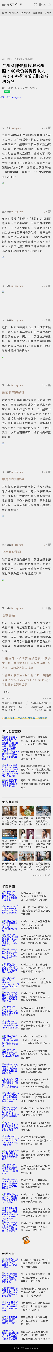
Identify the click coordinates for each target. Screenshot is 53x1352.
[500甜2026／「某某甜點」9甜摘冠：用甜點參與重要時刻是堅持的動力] (10, 1184)
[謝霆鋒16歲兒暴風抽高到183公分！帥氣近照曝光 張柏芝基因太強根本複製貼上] (10, 1335)
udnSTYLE (7, 59)
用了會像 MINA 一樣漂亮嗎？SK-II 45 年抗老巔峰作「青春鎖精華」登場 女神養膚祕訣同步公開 (26, 843)
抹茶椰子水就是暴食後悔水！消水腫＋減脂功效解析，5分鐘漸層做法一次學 (26, 821)
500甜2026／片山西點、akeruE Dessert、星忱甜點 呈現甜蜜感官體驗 (36, 982)
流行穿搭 (26, 12)
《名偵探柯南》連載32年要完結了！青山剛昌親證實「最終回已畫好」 (35, 1306)
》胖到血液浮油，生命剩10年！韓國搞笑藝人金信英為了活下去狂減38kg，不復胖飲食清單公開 (26, 679)
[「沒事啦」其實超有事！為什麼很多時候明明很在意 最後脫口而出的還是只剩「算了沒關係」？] (10, 1212)
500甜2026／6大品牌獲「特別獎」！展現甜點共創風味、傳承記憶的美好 (35, 1097)
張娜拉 (6, 692)
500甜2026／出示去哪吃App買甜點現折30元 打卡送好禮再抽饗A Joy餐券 (36, 968)
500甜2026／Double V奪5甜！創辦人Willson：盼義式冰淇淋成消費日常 (35, 1111)
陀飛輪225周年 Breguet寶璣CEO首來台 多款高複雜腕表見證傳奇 (36, 1155)
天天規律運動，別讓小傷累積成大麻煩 (9, 866)
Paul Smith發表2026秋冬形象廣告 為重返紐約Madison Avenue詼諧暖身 (35, 1083)
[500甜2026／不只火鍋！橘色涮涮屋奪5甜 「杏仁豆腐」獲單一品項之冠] (10, 1227)
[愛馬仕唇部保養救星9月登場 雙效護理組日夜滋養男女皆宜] (10, 784)
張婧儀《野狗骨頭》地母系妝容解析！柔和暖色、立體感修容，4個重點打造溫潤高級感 (43, 866)
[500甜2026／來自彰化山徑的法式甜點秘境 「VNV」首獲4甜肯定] (10, 1169)
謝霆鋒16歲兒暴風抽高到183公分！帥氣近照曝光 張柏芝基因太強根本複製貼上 (35, 1337)
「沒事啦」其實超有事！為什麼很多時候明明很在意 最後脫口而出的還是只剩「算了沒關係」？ (36, 1214)
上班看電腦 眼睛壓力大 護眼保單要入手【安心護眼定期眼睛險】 (43, 843)
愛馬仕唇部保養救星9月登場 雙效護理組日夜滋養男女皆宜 (36, 784)
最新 (4, 12)
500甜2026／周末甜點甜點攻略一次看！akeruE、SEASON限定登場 (35, 925)
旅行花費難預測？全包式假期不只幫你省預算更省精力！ (9, 821)
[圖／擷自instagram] (26, 111)
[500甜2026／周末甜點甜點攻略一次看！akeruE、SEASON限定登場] (10, 925)
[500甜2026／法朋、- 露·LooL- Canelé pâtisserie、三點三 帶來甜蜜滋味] (10, 1040)
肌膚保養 (29, 59)
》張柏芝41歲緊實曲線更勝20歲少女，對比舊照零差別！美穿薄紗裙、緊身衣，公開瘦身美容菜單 (26, 662)
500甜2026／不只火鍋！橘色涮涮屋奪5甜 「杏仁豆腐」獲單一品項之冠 (35, 1226)
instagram (16, 128)
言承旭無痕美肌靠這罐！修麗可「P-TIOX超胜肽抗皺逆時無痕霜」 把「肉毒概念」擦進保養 (36, 771)
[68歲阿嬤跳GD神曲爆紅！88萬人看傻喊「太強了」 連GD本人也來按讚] (10, 1292)
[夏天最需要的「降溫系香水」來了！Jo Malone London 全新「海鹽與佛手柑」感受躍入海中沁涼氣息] (10, 741)
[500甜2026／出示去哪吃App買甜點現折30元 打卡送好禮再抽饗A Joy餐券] (10, 968)
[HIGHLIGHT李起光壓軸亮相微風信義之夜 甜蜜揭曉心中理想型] (10, 911)
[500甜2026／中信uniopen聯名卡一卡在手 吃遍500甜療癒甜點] (10, 1026)
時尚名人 (14, 12)
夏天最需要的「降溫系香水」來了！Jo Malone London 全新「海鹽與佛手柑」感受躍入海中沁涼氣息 (35, 742)
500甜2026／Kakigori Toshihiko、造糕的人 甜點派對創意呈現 (35, 1011)
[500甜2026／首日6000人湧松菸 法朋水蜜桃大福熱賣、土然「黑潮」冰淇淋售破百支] (10, 939)
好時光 (48, 12)
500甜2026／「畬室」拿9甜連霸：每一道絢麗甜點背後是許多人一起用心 (35, 1198)
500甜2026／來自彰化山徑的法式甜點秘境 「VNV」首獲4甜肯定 (35, 1169)
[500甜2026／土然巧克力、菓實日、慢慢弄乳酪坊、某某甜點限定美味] (10, 997)
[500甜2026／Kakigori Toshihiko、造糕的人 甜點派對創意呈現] (10, 1011)
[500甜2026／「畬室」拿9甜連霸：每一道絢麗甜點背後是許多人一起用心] (10, 1198)
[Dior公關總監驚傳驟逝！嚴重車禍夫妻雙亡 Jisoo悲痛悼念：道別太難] (10, 1278)
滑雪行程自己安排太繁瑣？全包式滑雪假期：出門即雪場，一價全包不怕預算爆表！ (43, 821)
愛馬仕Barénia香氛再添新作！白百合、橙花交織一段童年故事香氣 (35, 755)
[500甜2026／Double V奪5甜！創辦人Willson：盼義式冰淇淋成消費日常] (10, 1112)
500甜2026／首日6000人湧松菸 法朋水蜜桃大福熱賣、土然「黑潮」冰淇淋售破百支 (36, 941)
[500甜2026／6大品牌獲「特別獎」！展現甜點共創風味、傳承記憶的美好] (10, 1097)
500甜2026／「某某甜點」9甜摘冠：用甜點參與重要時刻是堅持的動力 (35, 1183)
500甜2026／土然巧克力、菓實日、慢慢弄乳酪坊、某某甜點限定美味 (35, 997)
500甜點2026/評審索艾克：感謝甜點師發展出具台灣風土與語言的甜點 (35, 1068)
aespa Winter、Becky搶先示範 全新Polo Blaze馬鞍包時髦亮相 (36, 1126)
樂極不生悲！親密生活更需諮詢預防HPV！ (9, 843)
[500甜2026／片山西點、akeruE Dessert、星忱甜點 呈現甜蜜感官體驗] (10, 982)
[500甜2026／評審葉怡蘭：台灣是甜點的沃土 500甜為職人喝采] (10, 1054)
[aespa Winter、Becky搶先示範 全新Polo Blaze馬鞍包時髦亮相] (10, 1126)
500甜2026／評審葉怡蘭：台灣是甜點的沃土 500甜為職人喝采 (35, 1054)
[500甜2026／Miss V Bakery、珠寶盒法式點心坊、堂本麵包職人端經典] (10, 896)
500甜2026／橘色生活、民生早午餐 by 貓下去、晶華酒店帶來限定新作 (35, 953)
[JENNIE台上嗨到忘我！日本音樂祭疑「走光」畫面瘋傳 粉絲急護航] (10, 1263)
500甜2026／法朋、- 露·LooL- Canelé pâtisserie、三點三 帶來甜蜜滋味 (35, 1041)
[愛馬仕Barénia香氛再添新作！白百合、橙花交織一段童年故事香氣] (10, 755)
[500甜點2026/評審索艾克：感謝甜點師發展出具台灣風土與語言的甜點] (10, 1069)
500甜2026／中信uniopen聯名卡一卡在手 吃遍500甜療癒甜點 (35, 1025)
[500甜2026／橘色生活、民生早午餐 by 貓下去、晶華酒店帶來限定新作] (10, 954)
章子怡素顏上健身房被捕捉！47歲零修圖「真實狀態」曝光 (34, 1321)
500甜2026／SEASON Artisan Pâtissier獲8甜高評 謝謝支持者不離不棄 (36, 1140)
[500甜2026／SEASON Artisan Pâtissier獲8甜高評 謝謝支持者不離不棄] (10, 1141)
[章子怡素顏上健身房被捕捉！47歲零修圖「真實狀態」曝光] (10, 1321)
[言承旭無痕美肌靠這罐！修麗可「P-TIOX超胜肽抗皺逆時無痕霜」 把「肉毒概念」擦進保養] (10, 770)
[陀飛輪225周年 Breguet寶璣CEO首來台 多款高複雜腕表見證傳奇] (10, 1155)
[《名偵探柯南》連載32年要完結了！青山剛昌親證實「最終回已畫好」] (10, 1306)
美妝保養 (37, 12)
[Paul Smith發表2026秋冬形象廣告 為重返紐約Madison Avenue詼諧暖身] (10, 1083)
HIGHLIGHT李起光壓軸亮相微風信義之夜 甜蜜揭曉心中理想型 (36, 910)
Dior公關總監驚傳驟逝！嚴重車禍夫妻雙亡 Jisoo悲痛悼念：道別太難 (35, 1277)
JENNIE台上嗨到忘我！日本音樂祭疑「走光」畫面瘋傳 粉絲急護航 (35, 1263)
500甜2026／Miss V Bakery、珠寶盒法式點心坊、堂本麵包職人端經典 (34, 896)
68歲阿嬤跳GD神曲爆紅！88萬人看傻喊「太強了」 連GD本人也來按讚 (35, 1292)
